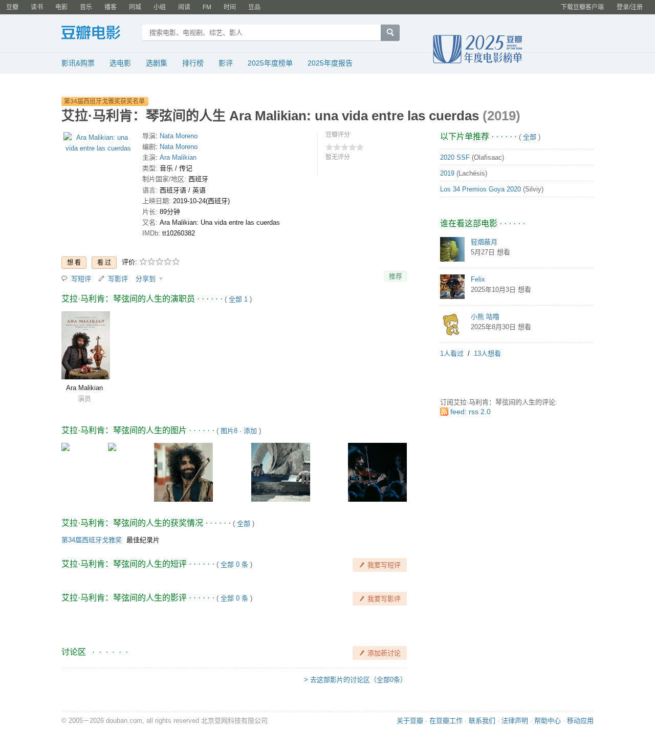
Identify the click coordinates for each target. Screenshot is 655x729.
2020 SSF (455, 157)
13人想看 (487, 353)
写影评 (118, 279)
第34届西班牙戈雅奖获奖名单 (104, 101)
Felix (478, 279)
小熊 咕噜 (485, 316)
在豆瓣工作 (446, 720)
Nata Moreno (179, 136)
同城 (135, 7)
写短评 (81, 279)
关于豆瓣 (410, 720)
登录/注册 (630, 7)
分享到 (147, 279)
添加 (250, 431)
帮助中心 (547, 720)
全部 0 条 (234, 564)
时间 (230, 7)
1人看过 (452, 353)
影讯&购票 (78, 63)
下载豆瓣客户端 (582, 7)
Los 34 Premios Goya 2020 (480, 189)
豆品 (254, 7)
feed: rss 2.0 (470, 412)
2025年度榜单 (270, 63)
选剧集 (156, 63)
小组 (160, 7)
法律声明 (514, 720)
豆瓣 (12, 7)
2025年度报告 (330, 63)
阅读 (184, 7)
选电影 (120, 63)
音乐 (86, 7)
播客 (110, 7)
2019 (447, 173)
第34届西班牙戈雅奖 (91, 540)
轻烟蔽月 (484, 242)
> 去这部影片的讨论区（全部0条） (355, 679)
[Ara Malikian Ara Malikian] (85, 345)
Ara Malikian (178, 157)
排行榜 (193, 63)
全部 (243, 523)
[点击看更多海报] (98, 145)
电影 (61, 7)
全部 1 (238, 299)
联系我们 (482, 720)
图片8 (229, 431)
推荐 (395, 276)
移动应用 (580, 720)
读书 (37, 7)
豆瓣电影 (98, 33)
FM (207, 7)
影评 (226, 63)
